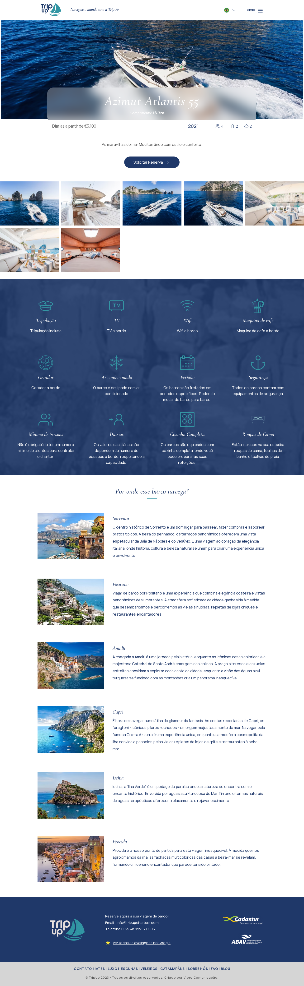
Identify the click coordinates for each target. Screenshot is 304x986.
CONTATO (82, 968)
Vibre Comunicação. (201, 977)
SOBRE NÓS (198, 968)
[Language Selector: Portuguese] (229, 10)
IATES (99, 968)
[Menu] (260, 10)
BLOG (226, 968)
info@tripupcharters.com (138, 922)
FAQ (214, 968)
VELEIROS (148, 968)
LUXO (112, 968)
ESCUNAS (129, 968)
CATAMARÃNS (172, 968)
